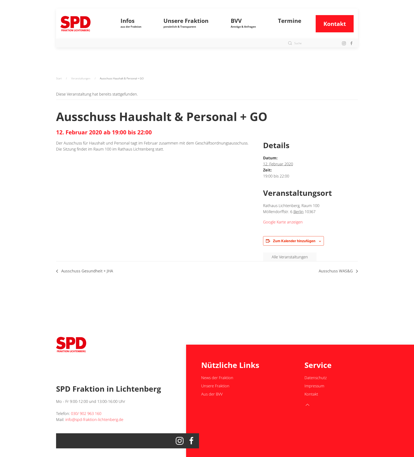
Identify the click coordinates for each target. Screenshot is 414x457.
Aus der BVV (212, 394)
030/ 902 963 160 (86, 413)
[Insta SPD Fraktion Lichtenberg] (344, 43)
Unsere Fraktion (215, 385)
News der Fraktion (217, 377)
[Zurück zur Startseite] (83, 24)
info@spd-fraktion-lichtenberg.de (94, 419)
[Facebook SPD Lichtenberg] (351, 43)
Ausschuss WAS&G (336, 270)
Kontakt (334, 24)
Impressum (314, 385)
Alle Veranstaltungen (290, 256)
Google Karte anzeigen (283, 222)
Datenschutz (315, 377)
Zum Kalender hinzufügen (294, 240)
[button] (131, 24)
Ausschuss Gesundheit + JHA (86, 270)
